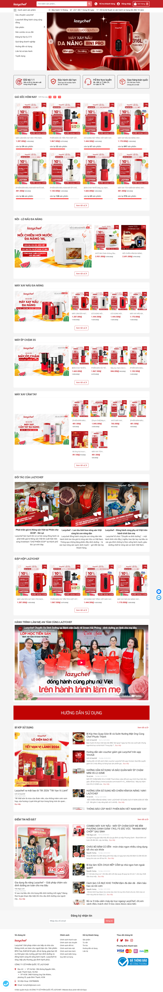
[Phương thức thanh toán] (132, 951)
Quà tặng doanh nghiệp (25, 42)
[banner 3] (99, 81)
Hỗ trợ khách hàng (107, 4)
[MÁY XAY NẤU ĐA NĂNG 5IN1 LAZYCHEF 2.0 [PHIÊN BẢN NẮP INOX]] (132, 118)
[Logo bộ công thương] (132, 961)
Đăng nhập (126, 4)
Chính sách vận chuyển (68, 942)
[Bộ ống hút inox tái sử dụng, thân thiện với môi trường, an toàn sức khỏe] (79, 439)
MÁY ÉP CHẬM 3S (25, 339)
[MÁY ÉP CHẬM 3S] (42, 360)
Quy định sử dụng (66, 957)
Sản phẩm (19, 27)
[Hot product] (81, 713)
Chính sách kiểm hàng (68, 954)
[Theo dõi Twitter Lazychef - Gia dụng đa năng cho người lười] (121, 940)
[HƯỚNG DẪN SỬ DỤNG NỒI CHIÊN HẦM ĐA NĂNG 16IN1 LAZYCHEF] (79, 793)
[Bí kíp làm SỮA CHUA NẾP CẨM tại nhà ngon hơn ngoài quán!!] (79, 869)
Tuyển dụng (20, 56)
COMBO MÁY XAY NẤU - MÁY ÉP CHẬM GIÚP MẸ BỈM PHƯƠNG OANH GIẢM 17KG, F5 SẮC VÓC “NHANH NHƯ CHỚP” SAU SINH (117, 828)
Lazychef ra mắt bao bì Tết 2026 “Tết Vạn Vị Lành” (41, 790)
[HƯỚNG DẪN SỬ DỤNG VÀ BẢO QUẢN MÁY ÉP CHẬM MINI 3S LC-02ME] (79, 771)
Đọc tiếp (18, 804)
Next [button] (145, 41)
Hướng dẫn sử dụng (23, 46)
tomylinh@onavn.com (31, 985)
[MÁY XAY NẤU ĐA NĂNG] (42, 306)
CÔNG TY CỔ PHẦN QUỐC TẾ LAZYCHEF (46, 990)
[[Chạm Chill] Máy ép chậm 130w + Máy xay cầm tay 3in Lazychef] (99, 408)
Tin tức (85, 945)
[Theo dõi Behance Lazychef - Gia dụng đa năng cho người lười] (126, 940)
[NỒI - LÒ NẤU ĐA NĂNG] (53, 245)
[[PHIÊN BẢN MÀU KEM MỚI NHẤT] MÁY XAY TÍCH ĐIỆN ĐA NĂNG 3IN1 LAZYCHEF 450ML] (30, 168)
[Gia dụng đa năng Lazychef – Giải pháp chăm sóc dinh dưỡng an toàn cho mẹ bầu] (42, 851)
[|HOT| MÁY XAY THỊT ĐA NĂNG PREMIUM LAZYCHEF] (118, 408)
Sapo (85, 990)
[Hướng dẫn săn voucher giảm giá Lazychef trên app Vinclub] (79, 756)
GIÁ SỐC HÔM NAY (26, 96)
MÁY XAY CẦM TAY (26, 394)
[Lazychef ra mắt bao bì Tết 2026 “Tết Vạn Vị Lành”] (42, 759)
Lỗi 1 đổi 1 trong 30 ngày (83, 10)
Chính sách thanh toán (68, 940)
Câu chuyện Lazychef (24, 15)
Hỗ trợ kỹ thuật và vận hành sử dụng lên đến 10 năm (122, 10)
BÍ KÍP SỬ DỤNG (24, 727)
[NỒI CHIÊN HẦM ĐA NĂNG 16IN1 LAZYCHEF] (133, 237)
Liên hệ (85, 951)
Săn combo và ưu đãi (24, 32)
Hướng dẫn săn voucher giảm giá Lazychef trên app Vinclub (114, 753)
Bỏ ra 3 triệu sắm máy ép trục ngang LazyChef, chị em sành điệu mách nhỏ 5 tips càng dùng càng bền (115, 902)
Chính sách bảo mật (67, 948)
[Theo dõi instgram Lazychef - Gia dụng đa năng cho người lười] (131, 940)
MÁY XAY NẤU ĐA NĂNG (29, 285)
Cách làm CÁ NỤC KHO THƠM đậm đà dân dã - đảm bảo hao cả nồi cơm (116, 884)
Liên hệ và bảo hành (23, 51)
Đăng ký (109, 921)
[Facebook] (158, 591)
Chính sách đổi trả (66, 945)
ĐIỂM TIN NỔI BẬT (25, 819)
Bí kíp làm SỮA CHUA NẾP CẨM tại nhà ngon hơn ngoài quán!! (116, 866)
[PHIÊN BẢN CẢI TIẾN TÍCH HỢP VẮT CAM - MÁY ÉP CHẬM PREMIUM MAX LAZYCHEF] (64, 118)
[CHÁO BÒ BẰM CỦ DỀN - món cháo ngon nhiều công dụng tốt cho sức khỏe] (79, 851)
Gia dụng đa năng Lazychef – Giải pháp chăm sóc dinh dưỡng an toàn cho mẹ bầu (41, 884)
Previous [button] (50, 41)
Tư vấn (85, 942)
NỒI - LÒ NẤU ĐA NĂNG (28, 219)
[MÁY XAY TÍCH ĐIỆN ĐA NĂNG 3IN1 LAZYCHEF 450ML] (132, 168)
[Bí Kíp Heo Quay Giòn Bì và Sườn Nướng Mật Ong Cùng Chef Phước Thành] (79, 738)
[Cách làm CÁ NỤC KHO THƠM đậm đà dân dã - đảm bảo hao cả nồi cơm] (79, 888)
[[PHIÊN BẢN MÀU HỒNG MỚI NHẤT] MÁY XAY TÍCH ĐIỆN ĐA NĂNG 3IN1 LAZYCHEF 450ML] (79, 408)
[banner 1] (29, 81)
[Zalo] (158, 597)
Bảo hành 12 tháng (60, 10)
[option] (98, 41)
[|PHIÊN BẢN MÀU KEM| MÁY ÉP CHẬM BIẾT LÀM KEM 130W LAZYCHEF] (64, 168)
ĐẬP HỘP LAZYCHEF (27, 558)
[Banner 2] (64, 81)
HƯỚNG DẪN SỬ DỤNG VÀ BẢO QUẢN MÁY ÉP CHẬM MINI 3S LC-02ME (115, 771)
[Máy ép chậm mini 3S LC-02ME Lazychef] (118, 355)
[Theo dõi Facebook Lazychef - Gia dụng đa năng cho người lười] (117, 940)
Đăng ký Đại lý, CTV (23, 37)
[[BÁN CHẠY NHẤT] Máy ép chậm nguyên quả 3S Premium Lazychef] (98, 168)
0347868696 (34, 981)
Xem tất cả (81, 205)
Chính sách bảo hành (68, 951)
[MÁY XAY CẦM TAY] (42, 429)
